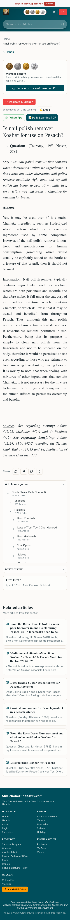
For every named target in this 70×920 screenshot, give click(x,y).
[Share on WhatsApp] (16, 471)
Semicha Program (11, 844)
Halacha (6, 820)
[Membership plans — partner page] (35, 12)
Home (6, 38)
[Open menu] (14, 12)
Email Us (9, 880)
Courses (6, 848)
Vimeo (40, 852)
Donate (49, 3)
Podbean (42, 844)
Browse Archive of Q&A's (15, 856)
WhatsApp (16, 117)
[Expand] (10, 502)
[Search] (62, 24)
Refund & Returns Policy (14, 868)
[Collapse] (7, 493)
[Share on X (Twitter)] (31, 471)
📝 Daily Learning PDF (42, 117)
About (5, 824)
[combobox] (35, 24)
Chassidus (42, 824)
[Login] (54, 12)
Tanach (41, 820)
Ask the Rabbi (9, 852)
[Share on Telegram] (23, 471)
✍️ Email (44, 109)
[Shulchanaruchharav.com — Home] (6, 12)
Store (5, 860)
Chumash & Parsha (47, 816)
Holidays (41, 832)
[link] (31, 43)
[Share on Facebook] (39, 471)
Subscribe (7, 832)
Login (5, 828)
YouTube (41, 848)
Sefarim (41, 828)
